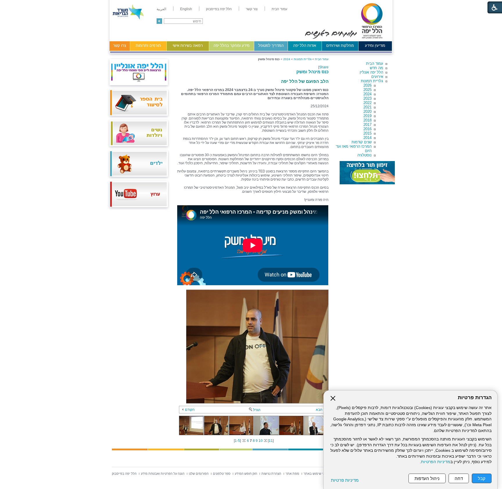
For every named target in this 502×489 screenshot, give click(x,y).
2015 (367, 133)
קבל (481, 478)
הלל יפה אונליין (371, 72)
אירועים (377, 76)
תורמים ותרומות (148, 45)
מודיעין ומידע (375, 45)
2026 (367, 85)
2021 (367, 107)
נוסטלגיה (364, 155)
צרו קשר (119, 45)
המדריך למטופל (271, 45)
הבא (319, 410)
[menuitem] (279, 9)
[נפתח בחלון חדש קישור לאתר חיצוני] (367, 172)
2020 (367, 111)
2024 (367, 94)
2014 (367, 137)
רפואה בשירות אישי (188, 45)
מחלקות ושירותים (340, 45)
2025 (367, 90)
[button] (159, 21)
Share (324, 67)
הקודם (190, 410)
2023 (367, 98)
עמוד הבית (374, 63)
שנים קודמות (362, 142)
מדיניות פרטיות (344, 480)
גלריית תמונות (372, 81)
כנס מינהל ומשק (312, 71)
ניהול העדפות (427, 478)
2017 (367, 124)
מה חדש (376, 68)
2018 (367, 120)
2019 (367, 116)
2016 (367, 129)
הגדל (257, 410)
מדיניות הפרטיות (435, 462)
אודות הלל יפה (304, 45)
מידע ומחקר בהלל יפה (232, 45)
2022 (367, 103)
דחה (459, 478)
